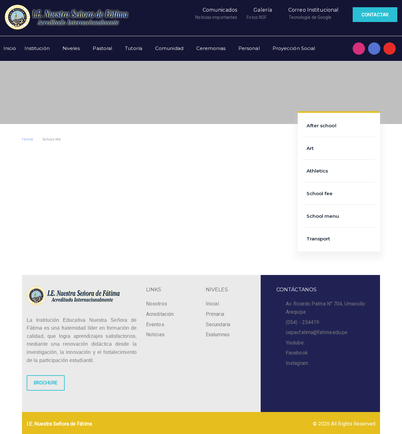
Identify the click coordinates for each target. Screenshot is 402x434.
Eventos (155, 324)
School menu (323, 216)
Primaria (215, 314)
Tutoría (133, 48)
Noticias (155, 335)
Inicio (9, 48)
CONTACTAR (374, 15)
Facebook (297, 353)
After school (321, 126)
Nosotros (156, 304)
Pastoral (102, 48)
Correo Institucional (313, 10)
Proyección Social (294, 48)
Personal (249, 48)
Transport (318, 239)
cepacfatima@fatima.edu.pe (317, 332)
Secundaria (218, 324)
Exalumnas (218, 335)
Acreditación (160, 314)
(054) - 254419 (302, 322)
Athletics (317, 171)
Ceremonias (210, 48)
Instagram (297, 363)
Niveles (71, 48)
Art (310, 148)
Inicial (212, 304)
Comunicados (220, 10)
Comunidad (169, 48)
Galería (262, 10)
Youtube (295, 343)
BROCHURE (45, 383)
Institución (37, 48)
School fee (320, 193)
